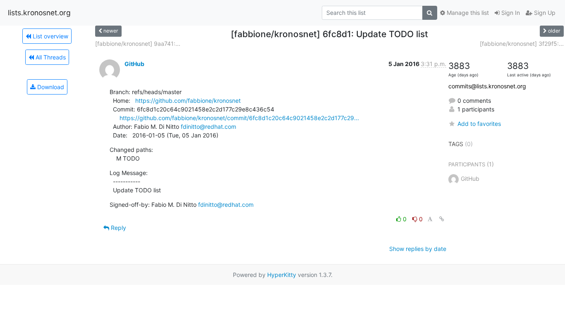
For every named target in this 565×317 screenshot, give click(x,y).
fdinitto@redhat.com (208, 126)
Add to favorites (479, 123)
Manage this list (467, 12)
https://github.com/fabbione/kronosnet (188, 100)
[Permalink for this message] (441, 219)
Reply (117, 227)
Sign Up (543, 12)
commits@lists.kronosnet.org (487, 86)
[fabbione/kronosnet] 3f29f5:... (522, 43)
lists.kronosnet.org (39, 12)
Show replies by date (417, 248)
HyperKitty (281, 274)
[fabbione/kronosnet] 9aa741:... (137, 43)
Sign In (510, 12)
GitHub (134, 63)
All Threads (50, 57)
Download (50, 86)
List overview (49, 36)
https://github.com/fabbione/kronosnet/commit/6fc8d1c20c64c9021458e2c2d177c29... (239, 117)
